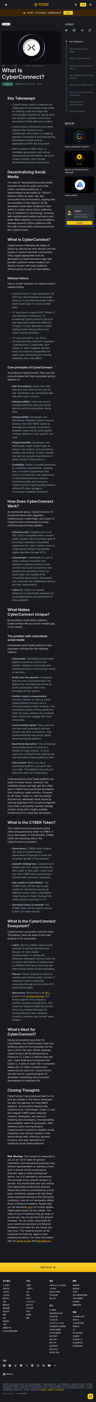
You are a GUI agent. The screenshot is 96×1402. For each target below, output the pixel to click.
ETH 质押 (29, 1308)
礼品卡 (28, 1298)
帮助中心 (76, 1320)
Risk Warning (44, 1240)
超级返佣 (76, 1285)
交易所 (28, 1285)
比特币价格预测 (55, 1330)
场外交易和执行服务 (80, 1295)
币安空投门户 (78, 1339)
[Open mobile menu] (90, 5)
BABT (28, 1311)
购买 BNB (53, 1339)
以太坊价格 (53, 1320)
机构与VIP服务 (54, 1292)
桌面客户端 (7, 1328)
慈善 (27, 1318)
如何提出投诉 (78, 1346)
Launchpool (30, 1302)
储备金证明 (77, 1305)
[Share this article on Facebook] (74, 30)
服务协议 (6, 1305)
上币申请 (52, 1288)
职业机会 (6, 1288)
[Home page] (41, 5)
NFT (47, 992)
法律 (4, 1302)
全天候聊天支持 (78, 1316)
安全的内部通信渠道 (10, 1331)
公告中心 (6, 1292)
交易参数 (76, 1336)
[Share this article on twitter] (66, 30)
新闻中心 (6, 1298)
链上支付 (52, 1298)
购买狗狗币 (53, 1346)
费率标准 (76, 1326)
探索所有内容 (46, 1267)
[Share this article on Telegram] (81, 30)
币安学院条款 (59, 1390)
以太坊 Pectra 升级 (56, 1323)
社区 (4, 1318)
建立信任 (6, 1311)
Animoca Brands (35, 996)
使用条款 (43, 1390)
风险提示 (6, 1321)
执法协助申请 (78, 1343)
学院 (27, 1295)
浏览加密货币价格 (56, 1313)
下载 (4, 1324)
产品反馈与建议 (78, 1323)
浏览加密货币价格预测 (57, 1326)
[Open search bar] (75, 5)
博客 (4, 1315)
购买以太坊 (53, 1349)
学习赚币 (52, 1310)
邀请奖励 (76, 1288)
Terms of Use (24, 1240)
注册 (83, 5)
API (74, 1330)
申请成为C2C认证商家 (57, 1285)
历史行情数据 (78, 1298)
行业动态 (6, 1295)
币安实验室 (53, 1295)
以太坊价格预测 (55, 1333)
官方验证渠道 (78, 1333)
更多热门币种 (54, 1352)
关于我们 (6, 1285)
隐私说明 (6, 1308)
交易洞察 (76, 1302)
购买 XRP (52, 1343)
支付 (27, 1292)
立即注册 (79, 223)
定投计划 (29, 1305)
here (30, 1207)
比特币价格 (53, 1316)
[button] (90, 4)
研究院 (28, 1315)
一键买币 (29, 1288)
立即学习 (68, 13)
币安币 (75, 1292)
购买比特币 (53, 1336)
